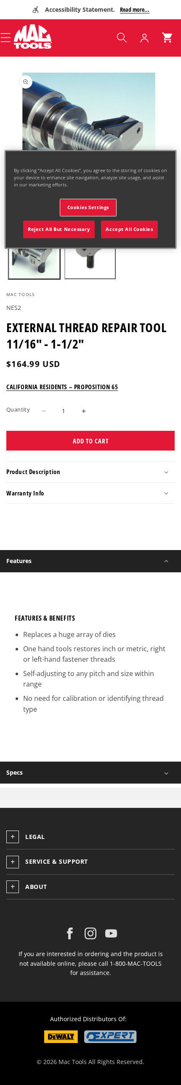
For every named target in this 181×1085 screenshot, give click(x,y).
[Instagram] (90, 933)
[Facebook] (70, 933)
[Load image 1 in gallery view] (34, 254)
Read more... (134, 9)
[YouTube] (111, 933)
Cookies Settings (88, 207)
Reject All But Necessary (59, 229)
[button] (121, 38)
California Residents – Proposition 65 (62, 387)
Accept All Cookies (129, 229)
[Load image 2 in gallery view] (90, 254)
